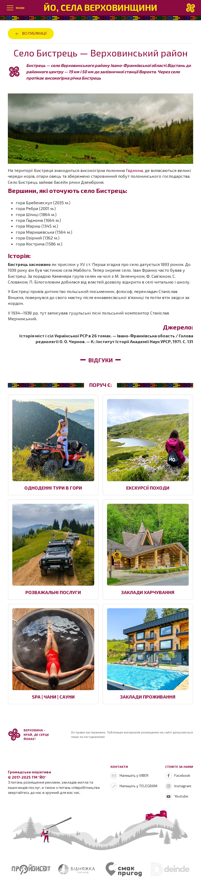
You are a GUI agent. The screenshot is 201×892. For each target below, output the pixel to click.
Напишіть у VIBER (134, 775)
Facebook (182, 775)
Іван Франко (145, 269)
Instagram (182, 786)
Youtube (181, 796)
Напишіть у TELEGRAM (138, 786)
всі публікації (34, 33)
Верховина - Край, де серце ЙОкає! (36, 734)
